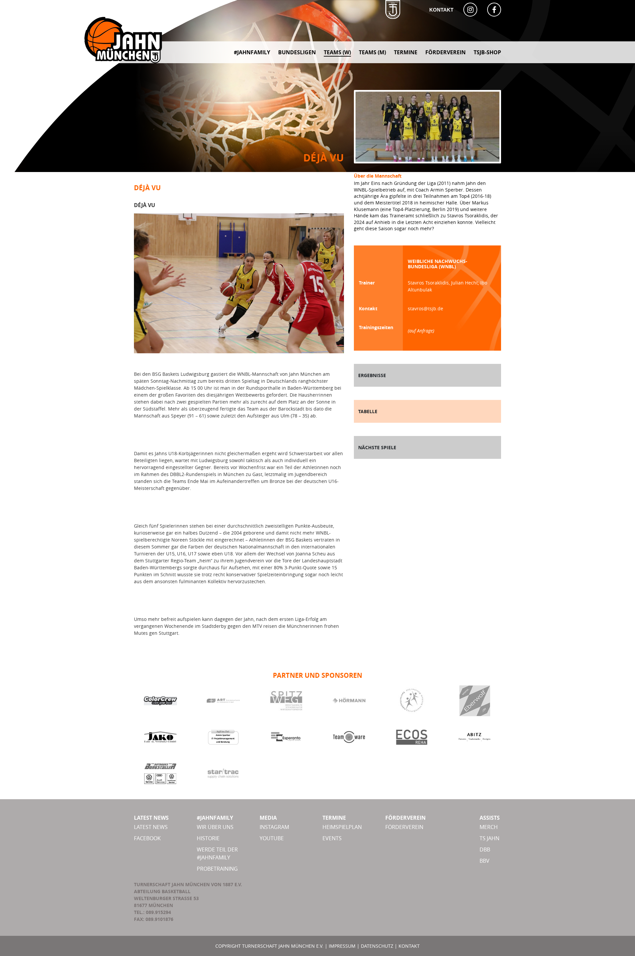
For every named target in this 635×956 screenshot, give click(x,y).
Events (332, 838)
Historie (208, 838)
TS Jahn (489, 838)
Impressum (342, 946)
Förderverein (404, 827)
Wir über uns (215, 827)
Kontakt (441, 10)
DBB (485, 849)
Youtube (272, 838)
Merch (489, 827)
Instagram (274, 827)
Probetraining (217, 868)
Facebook (147, 838)
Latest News (151, 827)
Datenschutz (377, 946)
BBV (484, 860)
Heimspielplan (342, 827)
